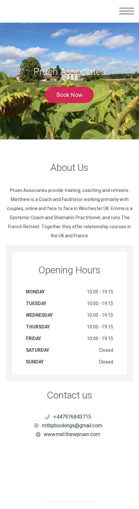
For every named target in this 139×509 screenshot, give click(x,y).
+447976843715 (72, 417)
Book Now (70, 94)
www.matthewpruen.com (72, 434)
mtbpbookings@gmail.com (72, 425)
